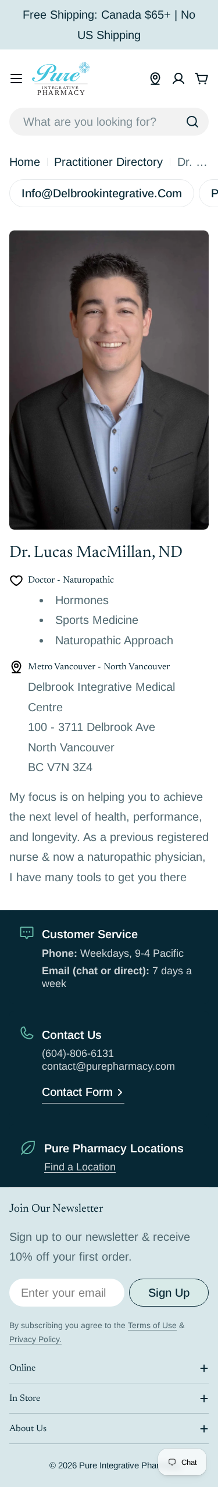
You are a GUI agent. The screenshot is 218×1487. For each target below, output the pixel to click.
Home (24, 161)
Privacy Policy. (35, 1339)
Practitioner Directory (108, 161)
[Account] (178, 79)
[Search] (192, 122)
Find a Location (80, 1167)
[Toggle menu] (16, 79)
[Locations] (155, 79)
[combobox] (109, 122)
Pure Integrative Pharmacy (129, 1465)
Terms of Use (152, 1325)
